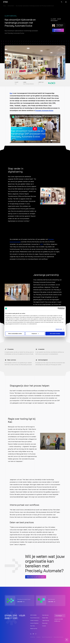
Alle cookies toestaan (55, 333)
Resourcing (44, 623)
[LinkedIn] (30, 634)
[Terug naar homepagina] (5, 2)
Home (4, 5)
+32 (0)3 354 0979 (58, 619)
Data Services (45, 615)
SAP (41, 244)
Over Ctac (32, 625)
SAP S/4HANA (33, 615)
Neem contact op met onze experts (35, 577)
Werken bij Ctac (33, 628)
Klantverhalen (11, 5)
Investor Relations (34, 623)
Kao (11, 93)
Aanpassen (34, 333)
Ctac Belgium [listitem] (59, 615)
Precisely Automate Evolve (44, 110)
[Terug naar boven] (66, 639)
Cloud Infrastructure (34, 617)
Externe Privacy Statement (47, 637)
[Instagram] (35, 634)
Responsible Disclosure (58, 637)
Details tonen (59, 329)
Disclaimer (38, 637)
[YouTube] (33, 634)
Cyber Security (45, 620)
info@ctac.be (57, 621)
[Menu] (66, 2)
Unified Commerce (34, 620)
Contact (44, 625)
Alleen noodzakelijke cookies (15, 333)
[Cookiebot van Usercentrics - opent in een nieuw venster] (59, 308)
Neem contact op (57, 30)
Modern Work (45, 617)
